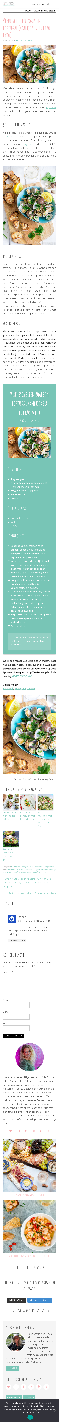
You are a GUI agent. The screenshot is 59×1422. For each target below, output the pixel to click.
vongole (35, 872)
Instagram (19, 672)
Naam (7, 1000)
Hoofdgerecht (16, 866)
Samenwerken (14, 1397)
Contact (29, 1397)
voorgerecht (43, 872)
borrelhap (11, 869)
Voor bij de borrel (36, 866)
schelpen (17, 872)
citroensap (19, 869)
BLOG (28, 10)
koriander (44, 869)
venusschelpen (26, 872)
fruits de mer (28, 869)
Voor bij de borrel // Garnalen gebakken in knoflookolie (29, 1256)
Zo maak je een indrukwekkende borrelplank (29, 1194)
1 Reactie (28, 40)
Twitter (36, 672)
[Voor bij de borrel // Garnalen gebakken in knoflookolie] (29, 1226)
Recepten (25, 866)
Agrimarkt (51, 107)
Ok (30, 1417)
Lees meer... (12, 1368)
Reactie (8, 972)
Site (5, 1023)
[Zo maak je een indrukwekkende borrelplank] (29, 1165)
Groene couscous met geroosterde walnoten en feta (45, 819)
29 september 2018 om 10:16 (34, 921)
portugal (10, 872)
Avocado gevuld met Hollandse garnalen (8, 854)
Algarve (28, 144)
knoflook (37, 869)
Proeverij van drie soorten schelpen (9, 816)
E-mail (7, 1011)
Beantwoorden (17, 940)
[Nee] (55, 1410)
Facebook (40, 668)
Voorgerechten (48, 866)
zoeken (10, 136)
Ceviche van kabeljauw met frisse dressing (27, 816)
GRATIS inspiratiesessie (44, 10)
